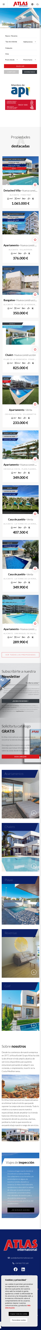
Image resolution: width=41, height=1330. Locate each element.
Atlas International (20, 4)
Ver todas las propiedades (20, 655)
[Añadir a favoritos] (35, 185)
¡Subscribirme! (20, 701)
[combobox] (20, 36)
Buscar (20, 66)
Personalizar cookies (19, 1320)
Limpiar (11, 72)
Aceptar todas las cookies (18, 1314)
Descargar (20, 757)
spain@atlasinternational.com (21, 1258)
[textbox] (21, 36)
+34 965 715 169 (21, 1263)
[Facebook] (16, 1270)
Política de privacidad (25, 690)
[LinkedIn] (24, 1270)
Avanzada (29, 72)
